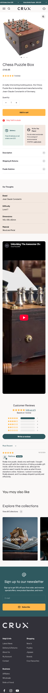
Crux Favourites (33, 661)
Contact (6, 661)
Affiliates (6, 674)
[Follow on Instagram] (11, 690)
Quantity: (6, 97)
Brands (29, 656)
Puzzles (30, 648)
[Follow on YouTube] (17, 690)
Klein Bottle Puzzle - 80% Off (31, 2)
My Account (7, 656)
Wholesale (7, 678)
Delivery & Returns (10, 648)
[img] (8, 453)
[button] (8, 76)
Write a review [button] (24, 436)
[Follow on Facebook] (4, 690)
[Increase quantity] (16, 102)
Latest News (7, 643)
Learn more (37, 142)
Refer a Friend (8, 682)
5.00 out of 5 (31, 410)
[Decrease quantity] (6, 102)
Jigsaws (30, 652)
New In (29, 643)
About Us (6, 652)
